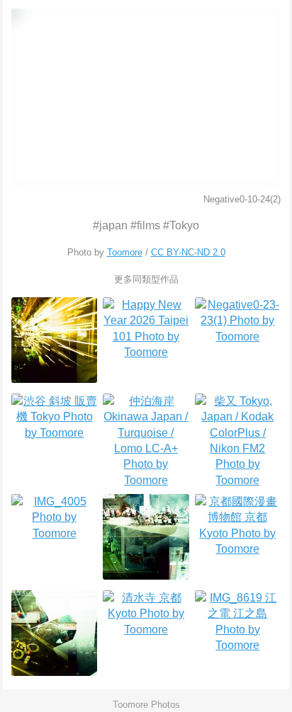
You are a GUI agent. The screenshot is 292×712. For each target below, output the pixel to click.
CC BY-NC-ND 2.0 (188, 252)
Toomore (124, 252)
